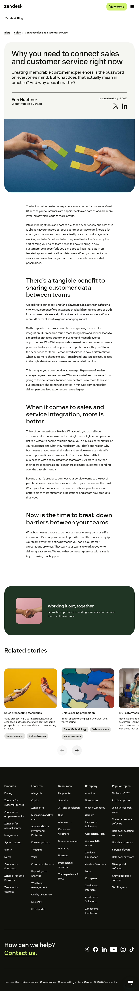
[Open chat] (130, 982)
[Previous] (62, 750)
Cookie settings (67, 982)
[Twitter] (87, 949)
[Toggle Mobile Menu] (132, 6)
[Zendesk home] (13, 6)
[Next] (77, 750)
